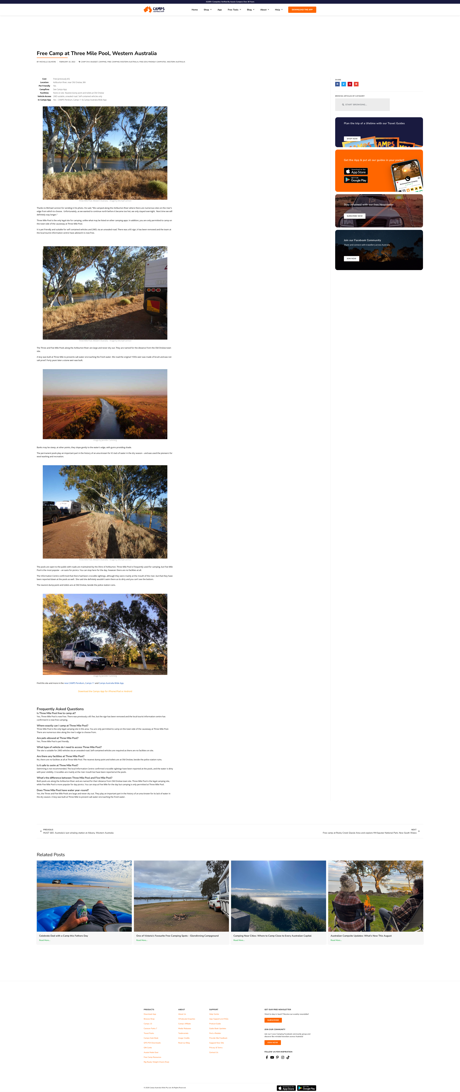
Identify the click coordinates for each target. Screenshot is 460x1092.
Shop (206, 9)
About (263, 9)
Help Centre (214, 1011)
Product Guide (215, 1020)
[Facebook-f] (266, 1054)
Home (195, 9)
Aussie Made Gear (151, 1049)
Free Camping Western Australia (122, 62)
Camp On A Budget (89, 62)
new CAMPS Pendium (74, 683)
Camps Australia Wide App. (111, 683)
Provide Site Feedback (218, 1035)
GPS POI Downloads (152, 1040)
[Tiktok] (288, 1054)
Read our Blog (184, 1040)
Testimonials (183, 1030)
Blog (249, 9)
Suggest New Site (216, 1040)
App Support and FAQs (218, 1016)
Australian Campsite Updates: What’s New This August (361, 932)
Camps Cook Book (151, 1035)
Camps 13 (148, 1020)
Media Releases (184, 1025)
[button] (337, 84)
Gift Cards (148, 1044)
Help (277, 9)
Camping (102, 62)
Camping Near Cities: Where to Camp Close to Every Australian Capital (272, 932)
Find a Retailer (215, 1030)
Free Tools (233, 9)
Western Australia (176, 62)
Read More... (44, 937)
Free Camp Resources (152, 1054)
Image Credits (184, 1035)
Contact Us (213, 1049)
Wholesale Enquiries (186, 1016)
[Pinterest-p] (277, 1054)
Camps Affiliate (184, 1020)
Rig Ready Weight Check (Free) (156, 1059)
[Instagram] (282, 1054)
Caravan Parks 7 (150, 1025)
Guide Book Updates (217, 1025)
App (220, 9)
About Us (182, 1011)
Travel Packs (149, 1030)
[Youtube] (272, 1054)
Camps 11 (90, 683)
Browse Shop (149, 1016)
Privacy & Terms (215, 1044)
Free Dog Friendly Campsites (152, 62)
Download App (150, 1011)
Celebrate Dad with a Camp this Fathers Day (63, 932)
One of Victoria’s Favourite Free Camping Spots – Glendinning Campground (177, 932)
